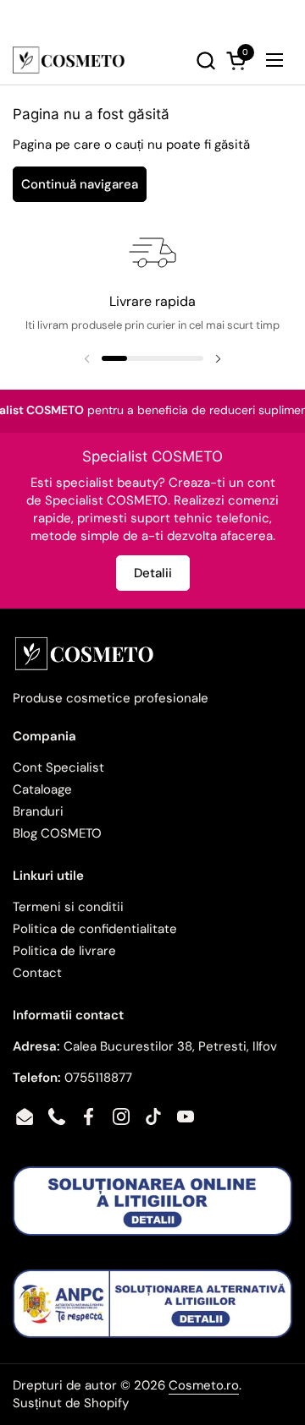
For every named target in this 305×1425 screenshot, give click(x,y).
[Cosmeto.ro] (69, 60)
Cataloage (42, 789)
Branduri (38, 811)
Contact (37, 972)
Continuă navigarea (79, 184)
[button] (173, 60)
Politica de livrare (64, 950)
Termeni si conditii (68, 906)
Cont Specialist (58, 767)
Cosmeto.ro (204, 1385)
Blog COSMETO (57, 833)
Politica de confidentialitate (95, 928)
